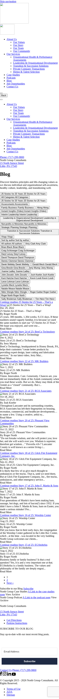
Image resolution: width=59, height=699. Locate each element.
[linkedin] (9, 674)
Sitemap (11, 694)
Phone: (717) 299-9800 (12, 157)
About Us (12, 39)
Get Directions (14, 620)
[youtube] (14, 674)
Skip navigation (8, 1)
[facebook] (1, 674)
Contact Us (12, 86)
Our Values (19, 42)
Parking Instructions (17, 623)
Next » (10, 583)
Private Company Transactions (29, 68)
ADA (9, 691)
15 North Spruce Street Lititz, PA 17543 (12, 164)
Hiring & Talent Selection (26, 71)
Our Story (18, 45)
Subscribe (28, 588)
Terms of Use (13, 688)
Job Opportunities (16, 83)
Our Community (21, 51)
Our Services (13, 54)
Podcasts (11, 77)
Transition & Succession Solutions (31, 65)
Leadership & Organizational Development (35, 63)
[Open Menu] (1, 93)
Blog (9, 80)
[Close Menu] (1, 99)
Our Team (18, 48)
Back (3, 95)
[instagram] (5, 674)
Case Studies (13, 74)
